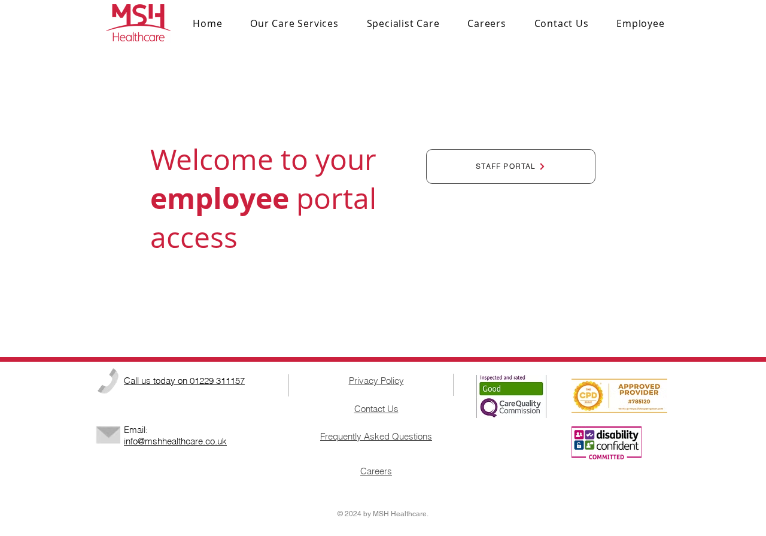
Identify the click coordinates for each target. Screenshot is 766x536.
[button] (403, 23)
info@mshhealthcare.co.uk (175, 441)
